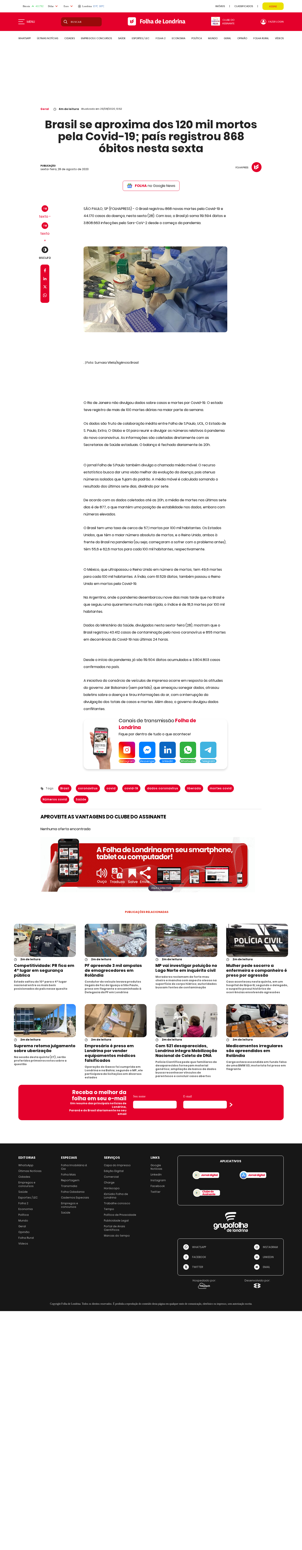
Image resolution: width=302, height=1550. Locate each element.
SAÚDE (122, 38)
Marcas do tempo (117, 1235)
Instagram (158, 1180)
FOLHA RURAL (261, 38)
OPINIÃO (242, 38)
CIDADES (69, 38)
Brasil (64, 788)
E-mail (187, 1096)
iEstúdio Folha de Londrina (116, 1195)
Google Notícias (156, 1167)
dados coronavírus (162, 788)
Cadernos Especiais (75, 1197)
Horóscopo (112, 1188)
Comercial (111, 1177)
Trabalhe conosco (117, 1203)
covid (111, 788)
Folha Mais (68, 1174)
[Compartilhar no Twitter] (45, 287)
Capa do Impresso (117, 1165)
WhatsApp (25, 1165)
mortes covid (221, 788)
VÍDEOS (279, 38)
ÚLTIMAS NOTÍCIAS (47, 38)
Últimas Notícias (30, 1171)
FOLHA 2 (161, 38)
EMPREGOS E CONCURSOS (96, 38)
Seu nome (139, 1096)
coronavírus (88, 788)
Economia (25, 1209)
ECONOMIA (178, 38)
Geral (44, 109)
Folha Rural (26, 1238)
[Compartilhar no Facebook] (45, 271)
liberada (194, 788)
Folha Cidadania (72, 1192)
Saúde (81, 799)
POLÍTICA (196, 38)
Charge (109, 1182)
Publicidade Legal (116, 1220)
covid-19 (131, 788)
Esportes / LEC (28, 1197)
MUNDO (213, 38)
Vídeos (23, 1243)
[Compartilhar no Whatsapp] (45, 295)
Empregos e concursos (26, 1184)
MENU (31, 21)
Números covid (55, 799)
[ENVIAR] (231, 1105)
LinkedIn (156, 1174)
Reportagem (70, 1180)
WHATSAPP (24, 38)
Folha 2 (23, 1203)
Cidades (24, 1177)
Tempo (109, 1209)
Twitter (156, 1192)
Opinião (24, 1232)
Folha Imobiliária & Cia (74, 1167)
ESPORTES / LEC (140, 38)
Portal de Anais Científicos (114, 1228)
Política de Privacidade (120, 1215)
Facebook (158, 1186)
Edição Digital (114, 1171)
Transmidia (69, 1186)
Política (23, 1215)
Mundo (23, 1220)
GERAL (227, 38)
